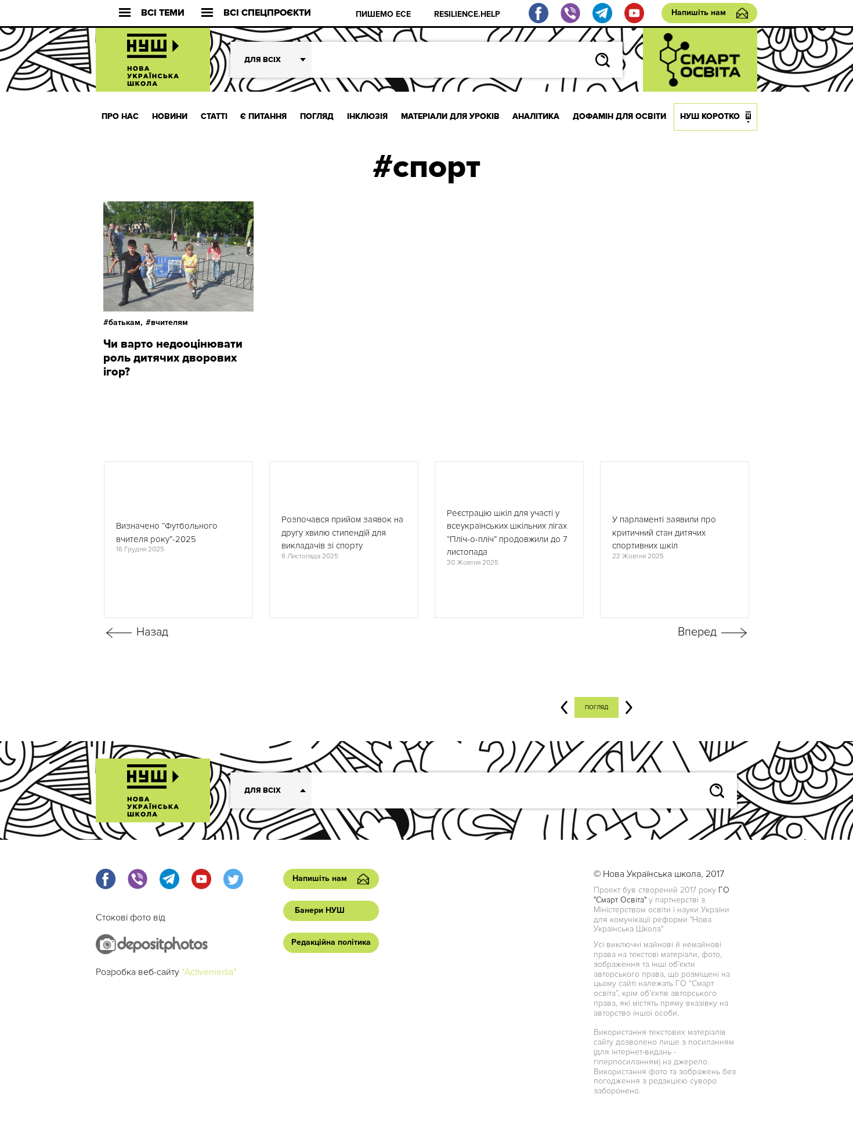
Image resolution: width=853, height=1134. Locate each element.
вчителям (169, 322)
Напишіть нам (698, 12)
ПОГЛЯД (317, 116)
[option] (178, 539)
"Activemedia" (209, 972)
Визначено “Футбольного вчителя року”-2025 (167, 532)
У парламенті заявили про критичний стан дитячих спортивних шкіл (664, 532)
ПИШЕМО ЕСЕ (383, 14)
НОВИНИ (169, 116)
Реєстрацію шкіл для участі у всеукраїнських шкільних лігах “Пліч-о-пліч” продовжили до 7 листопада (507, 533)
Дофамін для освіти (619, 116)
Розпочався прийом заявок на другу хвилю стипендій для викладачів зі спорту (342, 532)
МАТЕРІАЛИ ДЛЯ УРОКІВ (450, 116)
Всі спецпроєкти (267, 13)
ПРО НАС (120, 116)
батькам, (126, 322)
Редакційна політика (331, 942)
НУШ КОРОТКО (710, 116)
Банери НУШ (320, 910)
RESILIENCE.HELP (467, 14)
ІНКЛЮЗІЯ (367, 116)
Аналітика (535, 116)
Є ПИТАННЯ (263, 116)
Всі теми (163, 13)
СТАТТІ (214, 116)
